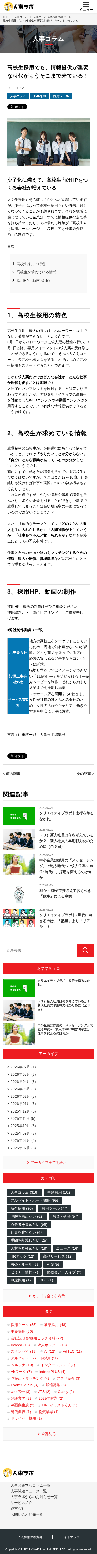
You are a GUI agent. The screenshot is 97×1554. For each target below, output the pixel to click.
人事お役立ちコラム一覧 (30, 1485)
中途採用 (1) (21, 1280)
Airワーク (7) (21, 1372)
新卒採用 (39, 96)
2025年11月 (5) (23, 1118)
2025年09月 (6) (23, 1133)
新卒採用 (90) (22, 1208)
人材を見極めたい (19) (29, 1248)
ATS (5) (53, 1264)
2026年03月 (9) (23, 1089)
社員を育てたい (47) (27, 1232)
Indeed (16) (20, 1345)
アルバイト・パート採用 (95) (34, 1200)
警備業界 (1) (21, 1412)
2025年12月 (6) (23, 1111)
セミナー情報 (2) (24, 1272)
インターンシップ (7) (58, 1365)
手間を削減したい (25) (29, 1240)
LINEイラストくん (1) (59, 1405)
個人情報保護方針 (30, 1537)
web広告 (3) (21, 1391)
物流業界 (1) (49, 1412)
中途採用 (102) (59, 1192)
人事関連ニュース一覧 (29, 1491)
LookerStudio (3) (24, 1385)
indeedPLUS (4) (52, 1372)
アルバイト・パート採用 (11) (34, 1358)
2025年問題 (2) (51, 1398)
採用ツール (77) (55, 1208)
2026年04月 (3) (23, 1082)
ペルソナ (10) (22, 1365)
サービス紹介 (21, 1503)
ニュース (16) (67, 1248)
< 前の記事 (11, 774)
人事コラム (18, 96)
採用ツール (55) (24, 1325)
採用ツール (61, 96)
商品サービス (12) (58, 1256)
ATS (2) (44, 1391)
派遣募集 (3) (56, 1385)
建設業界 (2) (21, 1398)
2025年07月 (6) (23, 1148)
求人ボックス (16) (52, 1345)
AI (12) (49, 1351)
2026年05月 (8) (23, 1074)
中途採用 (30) (22, 1331)
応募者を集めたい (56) (29, 1224)
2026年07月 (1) (23, 1067)
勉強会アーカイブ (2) (64, 1272)
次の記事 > (85, 774)
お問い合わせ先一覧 (27, 1514)
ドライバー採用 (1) (26, 1418)
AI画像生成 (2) (22, 1405)
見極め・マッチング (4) (30, 1378)
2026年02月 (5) (23, 1096)
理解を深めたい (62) (27, 1216)
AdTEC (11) (72, 1351)
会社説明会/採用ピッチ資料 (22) (37, 1338)
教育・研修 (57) (65, 1216)
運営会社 (18, 1508)
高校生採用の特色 (31, 264)
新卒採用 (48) (55, 1325)
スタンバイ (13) (24, 1351)
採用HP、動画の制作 (33, 281)
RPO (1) (46, 1280)
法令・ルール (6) (24, 1264)
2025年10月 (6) (23, 1126)
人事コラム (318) (25, 1192)
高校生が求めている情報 (36, 272)
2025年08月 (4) (23, 1140)
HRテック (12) (22, 1256)
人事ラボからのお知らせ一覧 (34, 1497)
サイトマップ (70, 1537)
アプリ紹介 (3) (68, 1378)
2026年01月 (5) (23, 1104)
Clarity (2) (66, 1391)
